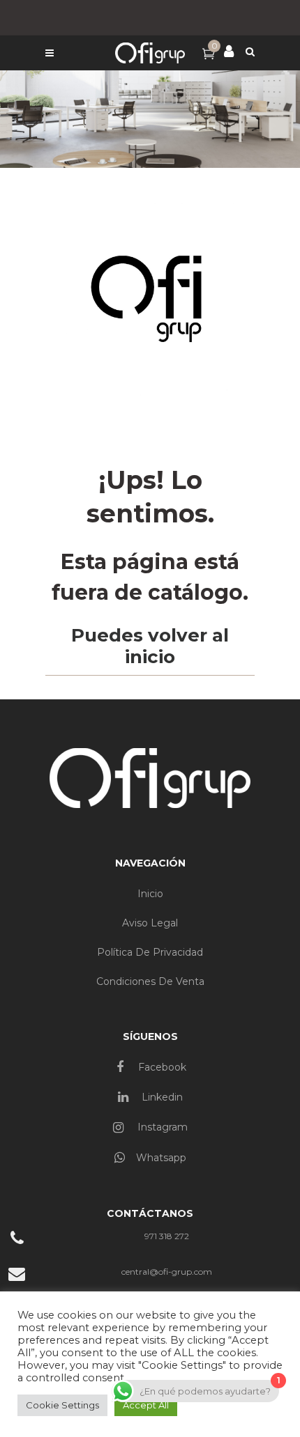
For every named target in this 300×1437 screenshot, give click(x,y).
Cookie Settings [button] (62, 1405)
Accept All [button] (146, 1405)
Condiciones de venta (150, 981)
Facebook (160, 1067)
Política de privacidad (150, 952)
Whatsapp (161, 1157)
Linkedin (161, 1097)
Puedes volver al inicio (150, 646)
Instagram (161, 1127)
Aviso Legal (150, 923)
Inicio (150, 893)
